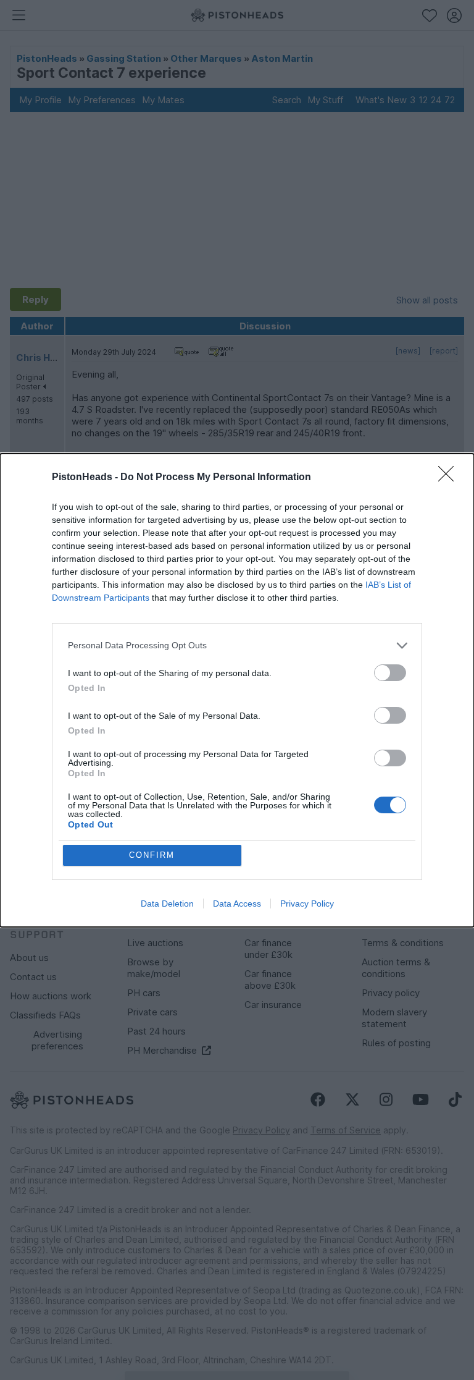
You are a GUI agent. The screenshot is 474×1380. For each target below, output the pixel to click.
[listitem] (237, 645)
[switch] (390, 672)
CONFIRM (152, 855)
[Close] (450, 477)
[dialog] (237, 690)
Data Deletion (167, 903)
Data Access (237, 903)
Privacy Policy (307, 903)
